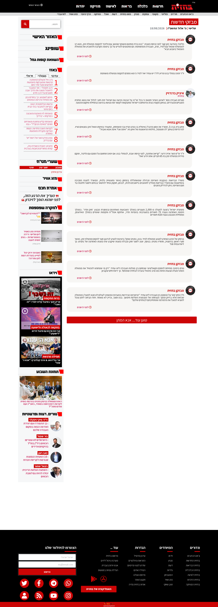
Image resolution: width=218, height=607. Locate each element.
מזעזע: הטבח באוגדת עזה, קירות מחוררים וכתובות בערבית (38, 147)
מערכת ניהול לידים (109, 560)
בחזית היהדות (193, 579)
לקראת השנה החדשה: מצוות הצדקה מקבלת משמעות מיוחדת (39, 131)
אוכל (106, 14)
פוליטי (165, 14)
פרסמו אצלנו (139, 575)
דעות (114, 14)
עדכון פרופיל (139, 555)
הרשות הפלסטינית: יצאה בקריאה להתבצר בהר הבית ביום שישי (40, 107)
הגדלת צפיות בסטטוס (108, 570)
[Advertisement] (109, 506)
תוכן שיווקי (168, 584)
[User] (24, 595)
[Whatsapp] (68, 583)
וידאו (171, 555)
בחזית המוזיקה (193, 584)
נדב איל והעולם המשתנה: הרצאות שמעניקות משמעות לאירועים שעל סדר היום (40, 82)
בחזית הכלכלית (192, 570)
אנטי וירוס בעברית (110, 565)
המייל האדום (139, 570)
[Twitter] (24, 583)
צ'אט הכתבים (187, 14)
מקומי (155, 14)
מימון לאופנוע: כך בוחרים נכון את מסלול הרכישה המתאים (39, 98)
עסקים (145, 14)
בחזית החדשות (193, 560)
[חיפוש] (25, 24)
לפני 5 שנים (83, 56)
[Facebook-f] (39, 583)
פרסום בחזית (112, 555)
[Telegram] (53, 583)
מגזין (136, 14)
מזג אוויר (73, 14)
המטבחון (168, 575)
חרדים (174, 14)
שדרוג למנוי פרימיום (136, 565)
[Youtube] (53, 595)
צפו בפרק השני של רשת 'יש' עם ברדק (39, 139)
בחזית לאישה (194, 575)
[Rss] (39, 595)
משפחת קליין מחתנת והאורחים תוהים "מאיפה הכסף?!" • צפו (38, 122)
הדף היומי (86, 14)
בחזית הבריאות (193, 565)
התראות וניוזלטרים (136, 560)
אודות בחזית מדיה (137, 584)
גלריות (170, 570)
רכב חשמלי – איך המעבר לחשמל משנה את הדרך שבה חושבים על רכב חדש (39, 90)
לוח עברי (61, 14)
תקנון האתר (140, 579)
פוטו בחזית (125, 14)
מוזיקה (97, 14)
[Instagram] (68, 595)
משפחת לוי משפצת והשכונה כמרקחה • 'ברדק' (39, 114)
